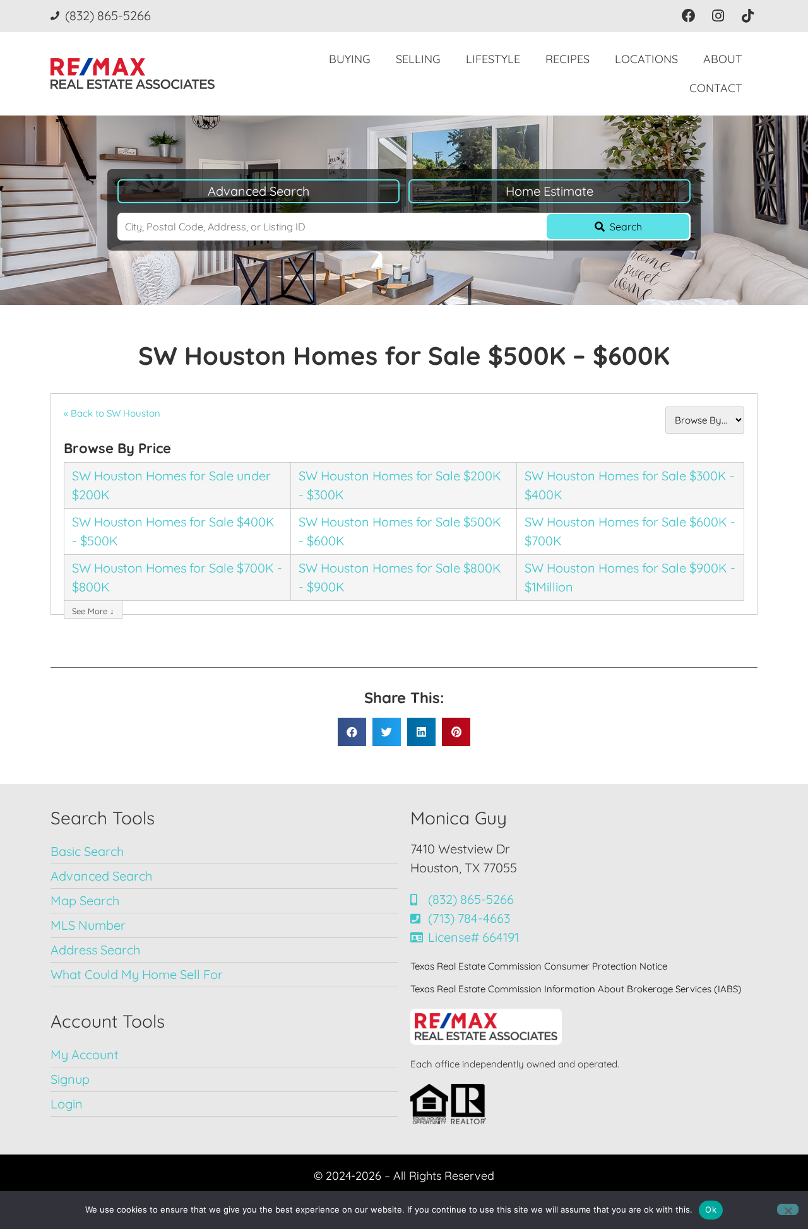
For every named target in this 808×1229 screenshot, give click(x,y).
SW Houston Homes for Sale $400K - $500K (173, 531)
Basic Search (87, 851)
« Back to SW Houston (112, 413)
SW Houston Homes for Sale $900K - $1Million (630, 577)
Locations (646, 59)
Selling (418, 59)
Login (66, 1104)
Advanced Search (258, 191)
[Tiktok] (748, 16)
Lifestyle (493, 59)
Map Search (84, 900)
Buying (350, 59)
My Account (84, 1054)
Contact (715, 88)
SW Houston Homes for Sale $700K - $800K (177, 577)
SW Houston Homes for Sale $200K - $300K (400, 485)
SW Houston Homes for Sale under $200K (171, 485)
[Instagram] (718, 16)
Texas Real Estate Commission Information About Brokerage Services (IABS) (576, 989)
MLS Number (88, 925)
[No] (788, 1209)
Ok (710, 1209)
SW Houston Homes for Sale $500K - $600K (400, 531)
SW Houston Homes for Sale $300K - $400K (630, 485)
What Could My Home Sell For (136, 974)
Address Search (95, 950)
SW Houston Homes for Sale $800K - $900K (400, 577)
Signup (70, 1079)
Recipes (567, 59)
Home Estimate (549, 191)
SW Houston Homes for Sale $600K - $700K (630, 531)
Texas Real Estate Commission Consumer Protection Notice (538, 966)
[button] (352, 732)
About (722, 59)
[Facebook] (689, 16)
